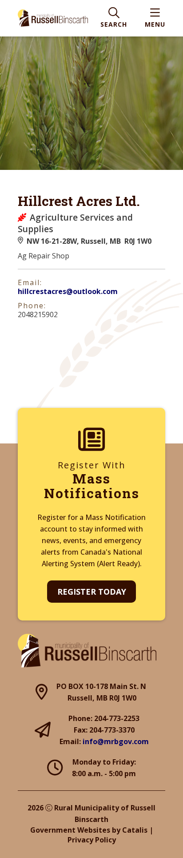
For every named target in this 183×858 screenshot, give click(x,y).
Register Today (91, 591)
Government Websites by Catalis (88, 830)
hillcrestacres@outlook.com (68, 291)
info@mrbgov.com (116, 741)
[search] (113, 18)
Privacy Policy (92, 840)
